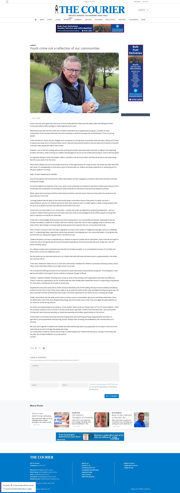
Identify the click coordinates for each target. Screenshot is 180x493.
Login (29, 489)
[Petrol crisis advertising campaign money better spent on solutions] (61, 427)
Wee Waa (88, 20)
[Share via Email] (43, 348)
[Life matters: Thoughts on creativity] (101, 427)
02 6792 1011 (42, 465)
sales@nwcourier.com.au (41, 474)
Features (122, 20)
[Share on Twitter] (40, 348)
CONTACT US (86, 465)
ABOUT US (85, 463)
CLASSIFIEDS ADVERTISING (90, 470)
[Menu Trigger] (7, 1)
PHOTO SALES (86, 474)
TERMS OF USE (128, 468)
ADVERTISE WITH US (88, 468)
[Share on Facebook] (36, 348)
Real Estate (110, 20)
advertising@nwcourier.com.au (47, 472)
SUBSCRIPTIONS (87, 472)
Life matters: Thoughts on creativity (82, 416)
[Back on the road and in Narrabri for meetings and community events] (141, 427)
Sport (49, 20)
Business (67, 20)
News (42, 20)
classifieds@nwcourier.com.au (47, 476)
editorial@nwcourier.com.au (44, 470)
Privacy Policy (102, 387)
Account (145, 2)
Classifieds (133, 20)
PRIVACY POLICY (129, 463)
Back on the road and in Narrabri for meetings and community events (122, 419)
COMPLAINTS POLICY (131, 465)
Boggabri (98, 20)
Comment (78, 20)
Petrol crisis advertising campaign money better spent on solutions (42, 417)
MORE (143, 20)
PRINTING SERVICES (88, 477)
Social (58, 20)
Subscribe (137, 2)
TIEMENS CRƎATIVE (144, 489)
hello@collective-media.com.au (50, 479)
